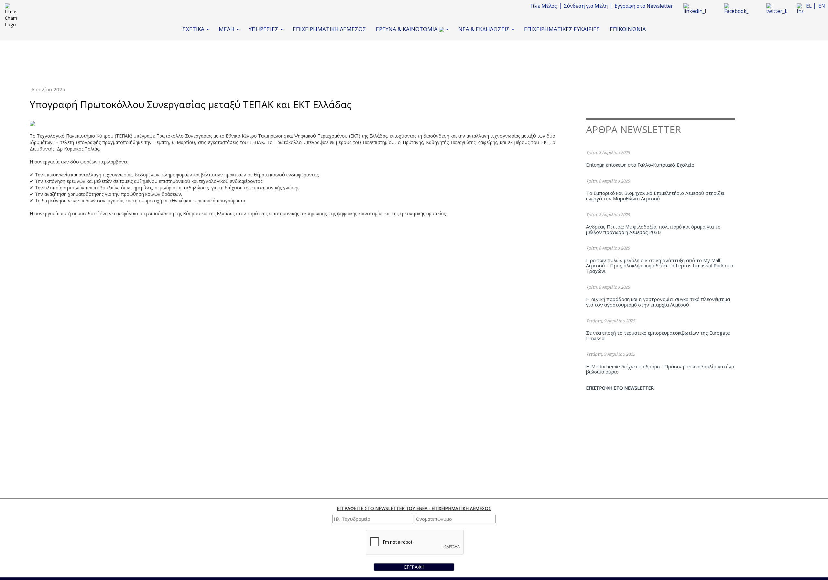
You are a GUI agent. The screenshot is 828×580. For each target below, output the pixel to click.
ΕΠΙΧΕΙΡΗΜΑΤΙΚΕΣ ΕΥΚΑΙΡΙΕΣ (562, 29)
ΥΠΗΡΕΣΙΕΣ (264, 29)
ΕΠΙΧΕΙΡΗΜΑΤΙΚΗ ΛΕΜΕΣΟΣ (329, 29)
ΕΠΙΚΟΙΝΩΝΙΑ (628, 29)
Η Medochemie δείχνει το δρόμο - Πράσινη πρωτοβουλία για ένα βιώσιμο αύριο (660, 369)
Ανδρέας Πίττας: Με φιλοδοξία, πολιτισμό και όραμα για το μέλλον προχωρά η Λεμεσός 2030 (653, 229)
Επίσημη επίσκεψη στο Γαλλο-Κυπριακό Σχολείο (640, 165)
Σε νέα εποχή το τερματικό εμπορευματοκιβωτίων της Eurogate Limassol (658, 335)
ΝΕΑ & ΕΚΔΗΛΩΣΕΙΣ (484, 29)
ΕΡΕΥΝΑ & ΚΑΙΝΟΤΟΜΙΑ (407, 29)
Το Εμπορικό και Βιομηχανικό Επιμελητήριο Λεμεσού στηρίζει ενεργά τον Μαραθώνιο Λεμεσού (655, 196)
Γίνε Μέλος (543, 6)
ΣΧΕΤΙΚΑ (194, 29)
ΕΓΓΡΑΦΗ (414, 567)
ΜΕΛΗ (227, 29)
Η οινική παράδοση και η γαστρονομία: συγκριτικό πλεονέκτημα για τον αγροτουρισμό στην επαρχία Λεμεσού (658, 302)
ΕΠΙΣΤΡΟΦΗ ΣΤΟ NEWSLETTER (620, 388)
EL (809, 6)
